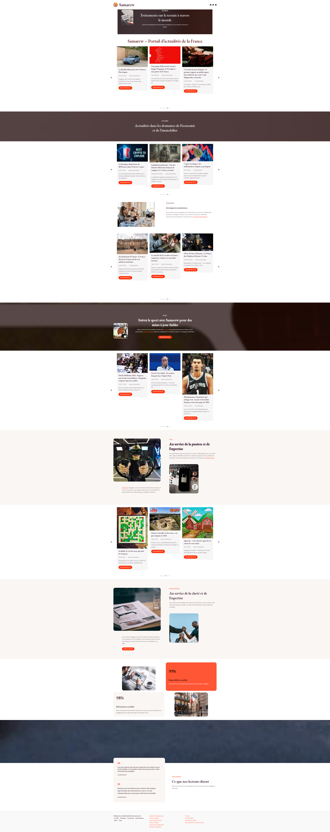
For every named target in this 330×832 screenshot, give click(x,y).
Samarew (126, 4)
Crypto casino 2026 (155, 820)
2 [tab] (162, 108)
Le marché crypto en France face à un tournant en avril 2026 (132, 164)
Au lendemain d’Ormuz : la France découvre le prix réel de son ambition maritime (132, 259)
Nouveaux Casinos (190, 820)
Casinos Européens (155, 827)
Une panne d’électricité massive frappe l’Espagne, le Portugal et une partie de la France (196, 69)
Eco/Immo (130, 818)
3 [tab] (164, 108)
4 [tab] (166, 108)
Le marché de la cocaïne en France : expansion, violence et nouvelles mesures (165, 258)
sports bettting (148, 332)
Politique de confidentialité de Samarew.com (127, 816)
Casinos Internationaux (156, 816)
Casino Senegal (154, 818)
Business (123, 818)
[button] (111, 77)
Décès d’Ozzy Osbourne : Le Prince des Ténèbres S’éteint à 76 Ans (197, 254)
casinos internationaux (200, 217)
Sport (116, 820)
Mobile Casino (209, 458)
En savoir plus (125, 99)
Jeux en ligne (189, 818)
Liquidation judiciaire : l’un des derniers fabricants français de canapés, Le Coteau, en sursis (196, 167)
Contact (116, 818)
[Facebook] (210, 5)
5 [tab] (167, 108)
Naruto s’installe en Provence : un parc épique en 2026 (164, 534)
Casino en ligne (154, 822)
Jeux (120, 820)
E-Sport (187, 816)
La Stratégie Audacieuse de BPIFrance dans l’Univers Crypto (164, 165)
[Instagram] (216, 5)
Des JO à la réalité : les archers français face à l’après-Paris (195, 374)
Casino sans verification (156, 825)
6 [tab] (169, 108)
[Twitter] (213, 5)
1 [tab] (161, 108)
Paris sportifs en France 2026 (194, 822)
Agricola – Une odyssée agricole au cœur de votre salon (197, 542)
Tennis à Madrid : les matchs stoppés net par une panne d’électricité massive (130, 379)
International (139, 818)
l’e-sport (165, 329)
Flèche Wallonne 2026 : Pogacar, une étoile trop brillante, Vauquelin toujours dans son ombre (165, 378)
